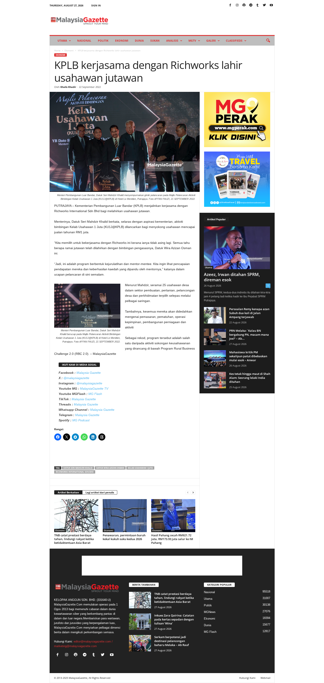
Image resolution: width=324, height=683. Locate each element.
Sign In (96, 5)
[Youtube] (271, 5)
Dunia (139, 41)
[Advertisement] (124, 454)
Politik (103, 41)
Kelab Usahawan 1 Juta (140, 467)
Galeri (211, 41)
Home (57, 50)
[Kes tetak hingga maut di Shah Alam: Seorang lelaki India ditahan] (215, 380)
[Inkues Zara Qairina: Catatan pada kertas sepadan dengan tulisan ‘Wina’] (140, 621)
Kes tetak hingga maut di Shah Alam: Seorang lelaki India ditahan (249, 378)
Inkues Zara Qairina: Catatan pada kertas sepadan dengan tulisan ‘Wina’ (174, 619)
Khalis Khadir (68, 87)
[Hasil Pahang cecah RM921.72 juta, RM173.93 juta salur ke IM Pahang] (173, 515)
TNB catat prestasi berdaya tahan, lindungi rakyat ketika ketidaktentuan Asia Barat (74, 539)
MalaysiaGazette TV (94, 388)
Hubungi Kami (247, 677)
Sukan (155, 41)
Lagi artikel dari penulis (100, 492)
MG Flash (95, 394)
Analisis (172, 41)
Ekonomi (121, 41)
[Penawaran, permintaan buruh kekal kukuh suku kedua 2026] (125, 515)
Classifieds (234, 41)
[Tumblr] (257, 5)
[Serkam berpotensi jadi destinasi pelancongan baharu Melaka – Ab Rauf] (140, 643)
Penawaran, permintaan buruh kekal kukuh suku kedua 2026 (124, 537)
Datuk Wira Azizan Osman (110, 467)
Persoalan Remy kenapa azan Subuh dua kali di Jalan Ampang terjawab (249, 313)
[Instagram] (237, 5)
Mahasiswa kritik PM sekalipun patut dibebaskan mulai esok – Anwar (248, 356)
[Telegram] (250, 5)
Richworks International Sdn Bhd (75, 471)
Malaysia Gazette (88, 372)
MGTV (192, 41)
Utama (62, 41)
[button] (268, 41)
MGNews (210, 612)
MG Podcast (80, 420)
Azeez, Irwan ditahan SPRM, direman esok (232, 277)
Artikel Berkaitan (68, 492)
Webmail (265, 677)
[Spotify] (244, 5)
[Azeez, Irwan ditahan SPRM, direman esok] (237, 247)
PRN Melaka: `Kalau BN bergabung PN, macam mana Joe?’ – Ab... (249, 335)
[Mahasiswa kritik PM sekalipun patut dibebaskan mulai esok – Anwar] (215, 358)
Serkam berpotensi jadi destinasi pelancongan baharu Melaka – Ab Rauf (171, 641)
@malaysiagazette (76, 378)
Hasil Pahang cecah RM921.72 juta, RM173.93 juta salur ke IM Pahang (172, 539)
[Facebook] (230, 5)
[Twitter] (264, 5)
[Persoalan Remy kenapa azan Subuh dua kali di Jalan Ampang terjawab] (215, 315)
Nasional (84, 41)
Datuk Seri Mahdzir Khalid (78, 467)
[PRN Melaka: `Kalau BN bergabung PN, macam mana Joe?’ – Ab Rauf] (215, 337)
